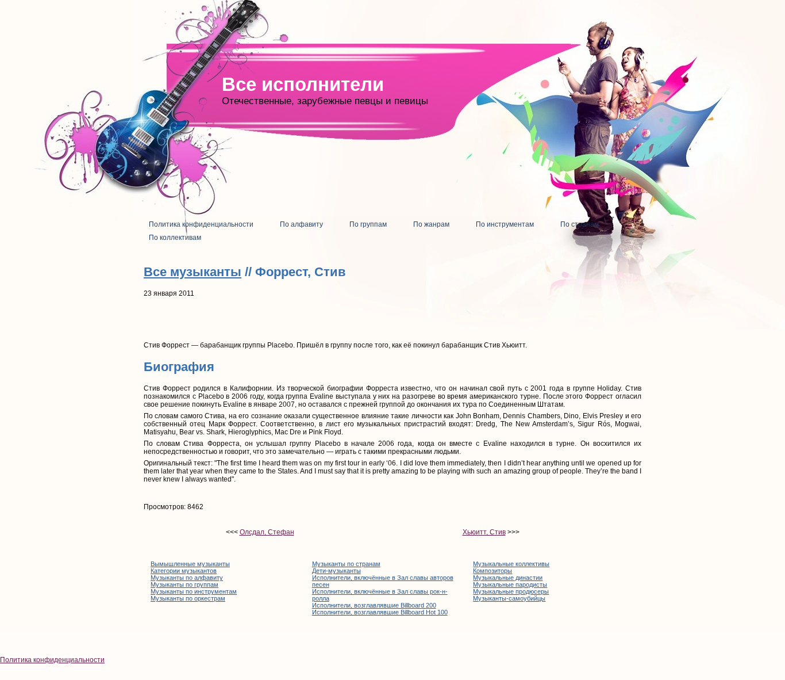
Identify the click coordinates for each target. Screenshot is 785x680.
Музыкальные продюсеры (511, 591)
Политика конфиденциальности (52, 660)
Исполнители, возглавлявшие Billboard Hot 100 (380, 612)
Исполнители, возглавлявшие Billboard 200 (374, 605)
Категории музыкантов (184, 570)
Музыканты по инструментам (194, 591)
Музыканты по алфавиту (187, 577)
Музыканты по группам (184, 584)
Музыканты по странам (346, 563)
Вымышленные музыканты (190, 563)
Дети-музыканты (336, 570)
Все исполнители (303, 84)
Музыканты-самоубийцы (509, 598)
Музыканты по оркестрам (188, 598)
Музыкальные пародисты (510, 584)
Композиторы (492, 570)
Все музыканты (192, 272)
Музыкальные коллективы (511, 563)
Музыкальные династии (507, 577)
